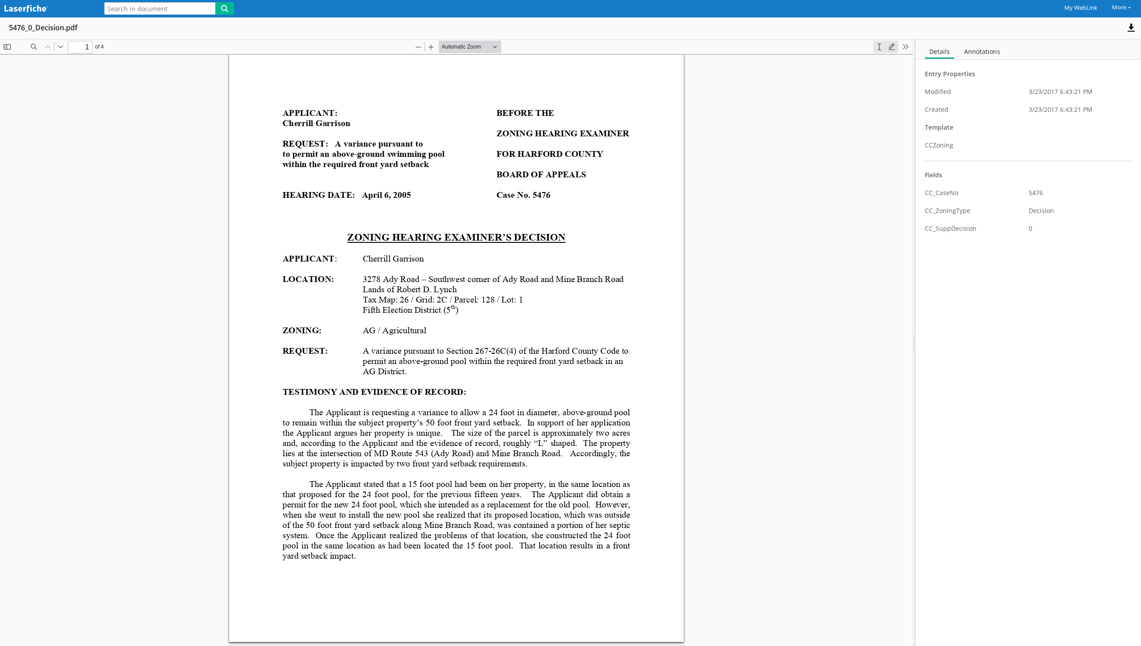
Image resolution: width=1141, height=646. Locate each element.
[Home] (46, 9)
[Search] (224, 8)
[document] (1028, 343)
